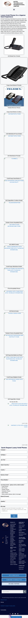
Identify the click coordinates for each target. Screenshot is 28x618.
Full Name (3, 454)
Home (2, 13)
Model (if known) (5, 496)
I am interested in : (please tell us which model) (12, 484)
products (12, 522)
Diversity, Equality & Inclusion (8, 605)
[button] (14, 9)
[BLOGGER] (17, 613)
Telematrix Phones (6, 491)
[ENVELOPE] (15, 613)
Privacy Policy (4, 599)
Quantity (3, 501)
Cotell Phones (5, 486)
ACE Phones (4, 488)
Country (3, 469)
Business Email (4, 474)
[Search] (24, 591)
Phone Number (4, 479)
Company (3, 449)
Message (3, 506)
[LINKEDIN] (12, 613)
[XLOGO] (10, 613)
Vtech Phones (5, 492)
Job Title (3, 459)
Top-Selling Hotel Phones (22, 538)
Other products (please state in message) (11, 494)
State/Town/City (5, 464)
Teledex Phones (5, 489)
